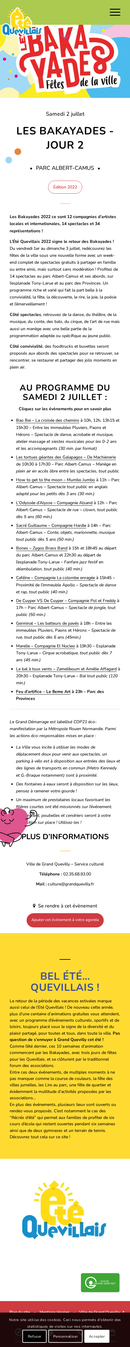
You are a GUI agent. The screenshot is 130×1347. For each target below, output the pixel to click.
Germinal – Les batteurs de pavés (47, 623)
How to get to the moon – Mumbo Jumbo (55, 480)
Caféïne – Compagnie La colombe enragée (55, 578)
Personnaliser (65, 1336)
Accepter (97, 1336)
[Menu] (112, 12)
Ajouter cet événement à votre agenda (65, 920)
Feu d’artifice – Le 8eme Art (43, 691)
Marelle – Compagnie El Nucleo (45, 646)
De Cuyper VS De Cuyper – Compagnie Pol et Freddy (66, 601)
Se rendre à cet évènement (67, 906)
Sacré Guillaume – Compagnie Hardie (51, 525)
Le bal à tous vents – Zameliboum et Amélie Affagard (66, 669)
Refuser (34, 1336)
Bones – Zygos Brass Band (41, 548)
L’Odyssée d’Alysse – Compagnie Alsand (54, 503)
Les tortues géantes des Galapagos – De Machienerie (66, 457)
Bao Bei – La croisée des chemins (47, 420)
